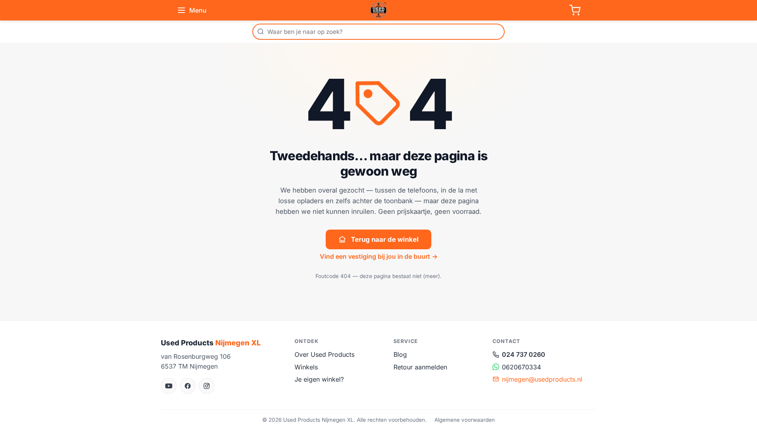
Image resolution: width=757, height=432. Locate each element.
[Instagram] (206, 386)
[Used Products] (378, 10)
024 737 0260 (523, 354)
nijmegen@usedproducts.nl (542, 379)
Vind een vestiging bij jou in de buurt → (379, 256)
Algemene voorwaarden (464, 420)
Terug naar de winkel (385, 239)
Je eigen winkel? (319, 379)
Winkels (306, 367)
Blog (400, 354)
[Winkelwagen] (574, 10)
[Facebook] (188, 386)
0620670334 (521, 367)
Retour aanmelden (420, 367)
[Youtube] (169, 386)
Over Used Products (324, 354)
